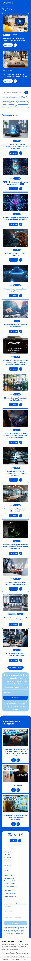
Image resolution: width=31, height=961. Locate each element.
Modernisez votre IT (10, 881)
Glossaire (6, 868)
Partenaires (7, 857)
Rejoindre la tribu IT (9, 893)
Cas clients (7, 860)
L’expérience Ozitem (10, 896)
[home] (7, 3)
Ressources (7, 865)
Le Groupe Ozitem (9, 852)
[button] (27, 3)
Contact (6, 870)
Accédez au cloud (9, 878)
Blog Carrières (8, 899)
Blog (5, 862)
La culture (7, 854)
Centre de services (9, 883)
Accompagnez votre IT (10, 886)
